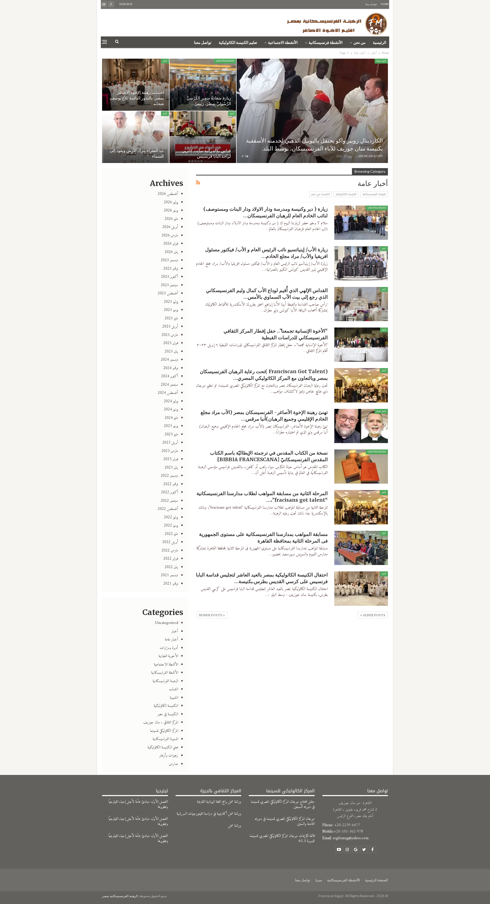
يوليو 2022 (171, 517)
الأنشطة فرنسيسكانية (325, 42)
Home (385, 4)
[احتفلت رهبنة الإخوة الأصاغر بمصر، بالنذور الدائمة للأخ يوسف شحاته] (135, 84)
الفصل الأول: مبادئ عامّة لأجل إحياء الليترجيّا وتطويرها (138, 804)
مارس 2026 (170, 235)
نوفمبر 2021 (170, 583)
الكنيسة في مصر (320, 194)
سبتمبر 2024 (169, 384)
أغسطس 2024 (168, 393)
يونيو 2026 (171, 210)
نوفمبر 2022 (170, 484)
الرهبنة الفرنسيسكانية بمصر (120, 896)
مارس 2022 (170, 550)
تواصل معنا (371, 4)
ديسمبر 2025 (169, 260)
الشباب (173, 689)
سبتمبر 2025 (169, 285)
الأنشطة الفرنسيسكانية (164, 672)
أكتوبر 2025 (169, 276)
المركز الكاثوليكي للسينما (164, 730)
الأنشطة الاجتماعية (283, 42)
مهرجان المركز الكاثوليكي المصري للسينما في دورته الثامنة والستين (285, 821)
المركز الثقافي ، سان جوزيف (160, 722)
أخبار (165, 61)
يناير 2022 (171, 567)
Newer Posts (211, 615)
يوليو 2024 (171, 401)
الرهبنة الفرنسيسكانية (374, 194)
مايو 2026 (171, 219)
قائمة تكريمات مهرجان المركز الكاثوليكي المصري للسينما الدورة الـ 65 (282, 839)
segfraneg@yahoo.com (351, 838)
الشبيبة (174, 697)
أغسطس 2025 (168, 293)
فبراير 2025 (170, 343)
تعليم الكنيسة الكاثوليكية (238, 42)
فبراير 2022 (170, 558)
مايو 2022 (171, 534)
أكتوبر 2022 (169, 492)
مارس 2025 (170, 335)
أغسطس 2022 (168, 509)
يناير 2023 (171, 467)
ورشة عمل (234, 825)
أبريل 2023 (170, 442)
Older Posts (373, 615)
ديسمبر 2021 (169, 575)
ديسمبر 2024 (169, 359)
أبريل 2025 (170, 326)
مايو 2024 (171, 418)
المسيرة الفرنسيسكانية (165, 739)
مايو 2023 (171, 434)
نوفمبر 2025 (170, 268)
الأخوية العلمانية (168, 656)
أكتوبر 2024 (169, 376)
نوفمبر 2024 (170, 368)
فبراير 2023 (170, 459)
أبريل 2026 (170, 227)
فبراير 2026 (170, 243)
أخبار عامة (381, 61)
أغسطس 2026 (168, 194)
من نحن (359, 42)
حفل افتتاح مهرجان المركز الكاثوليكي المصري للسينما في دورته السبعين (283, 804)
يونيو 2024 (171, 409)
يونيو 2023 (171, 426)
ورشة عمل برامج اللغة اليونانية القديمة (219, 801)
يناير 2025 (171, 351)
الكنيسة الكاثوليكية (346, 194)
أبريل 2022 (170, 542)
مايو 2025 (171, 318)
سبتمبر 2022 (169, 500)
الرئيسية (379, 42)
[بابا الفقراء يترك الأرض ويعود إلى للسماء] (135, 137)
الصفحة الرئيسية (376, 880)
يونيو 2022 (171, 525)
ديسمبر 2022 (169, 475)
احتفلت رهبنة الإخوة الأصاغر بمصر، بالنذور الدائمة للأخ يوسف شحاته (137, 98)
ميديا (318, 880)
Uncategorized (225, 61)
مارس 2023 (170, 451)
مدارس (173, 764)
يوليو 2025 (171, 301)
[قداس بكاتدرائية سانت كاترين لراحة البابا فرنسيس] (203, 137)
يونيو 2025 (171, 310)
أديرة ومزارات (169, 648)
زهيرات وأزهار (168, 755)
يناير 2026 (171, 252)
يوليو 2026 (171, 202)
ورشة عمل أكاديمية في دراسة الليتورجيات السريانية (209, 813)
